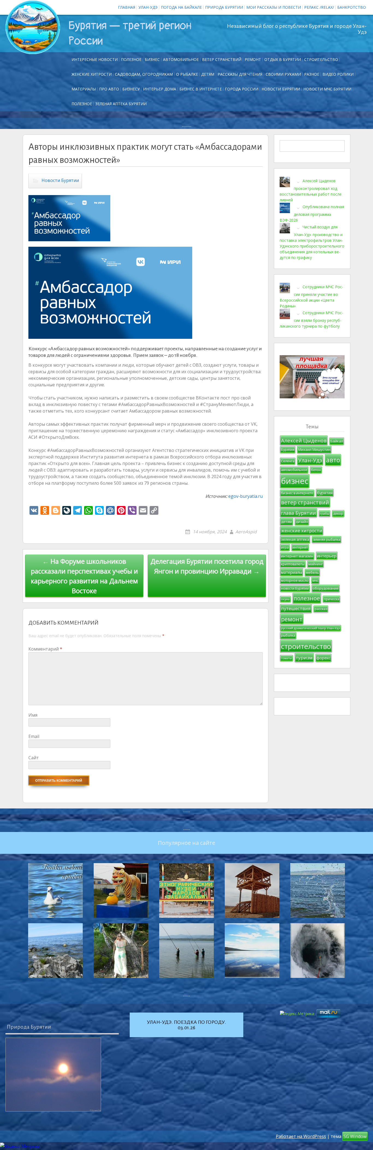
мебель (312, 572)
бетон (316, 469)
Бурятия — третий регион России (130, 33)
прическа (331, 599)
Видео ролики (338, 74)
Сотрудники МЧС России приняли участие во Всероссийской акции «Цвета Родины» (311, 296)
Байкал (336, 441)
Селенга (287, 461)
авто (333, 459)
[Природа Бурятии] (53, 1074)
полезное (307, 598)
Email (33, 736)
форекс (323, 657)
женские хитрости (301, 530)
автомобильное (294, 469)
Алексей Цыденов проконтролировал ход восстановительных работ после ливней (311, 190)
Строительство (321, 59)
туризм (304, 657)
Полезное (131, 59)
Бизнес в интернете (200, 89)
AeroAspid (246, 532)
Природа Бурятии (224, 7)
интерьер (326, 555)
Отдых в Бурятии (282, 59)
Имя (32, 715)
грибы (324, 514)
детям (286, 521)
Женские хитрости (92, 74)
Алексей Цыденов (304, 440)
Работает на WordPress (301, 1136)
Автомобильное (181, 59)
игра (285, 547)
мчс (315, 580)
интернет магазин (297, 556)
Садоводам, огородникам (144, 74)
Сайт (33, 758)
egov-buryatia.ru (245, 496)
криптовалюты (292, 564)
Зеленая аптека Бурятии (121, 103)
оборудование (326, 588)
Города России (241, 89)
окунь (285, 599)
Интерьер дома (159, 89)
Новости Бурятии (281, 89)
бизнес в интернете (297, 493)
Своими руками (283, 74)
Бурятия (287, 449)
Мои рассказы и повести (273, 7)
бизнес (294, 480)
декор (338, 513)
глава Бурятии (298, 513)
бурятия (325, 492)
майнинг (315, 564)
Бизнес (152, 59)
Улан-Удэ (148, 7)
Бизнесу (131, 89)
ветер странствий (305, 502)
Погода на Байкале (181, 7)
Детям (207, 74)
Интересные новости (95, 59)
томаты (286, 658)
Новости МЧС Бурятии (327, 89)
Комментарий (45, 649)
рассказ (321, 609)
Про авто (109, 89)
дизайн (302, 521)
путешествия (296, 608)
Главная (126, 7)
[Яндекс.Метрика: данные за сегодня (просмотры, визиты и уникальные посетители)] (20, 1146)
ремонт (253, 59)
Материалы (84, 89)
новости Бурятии (295, 588)
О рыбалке (187, 74)
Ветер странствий (221, 59)
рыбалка (288, 635)
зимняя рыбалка (326, 539)
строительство (306, 646)
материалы (291, 572)
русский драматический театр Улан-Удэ (310, 628)
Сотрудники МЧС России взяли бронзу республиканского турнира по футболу (311, 319)
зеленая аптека (295, 539)
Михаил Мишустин (314, 449)
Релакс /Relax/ (319, 7)
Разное (311, 74)
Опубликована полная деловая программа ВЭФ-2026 (312, 213)
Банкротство (351, 7)
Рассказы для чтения (240, 74)
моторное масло (295, 580)
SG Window (355, 1136)
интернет (300, 547)
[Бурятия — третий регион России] (33, 27)
